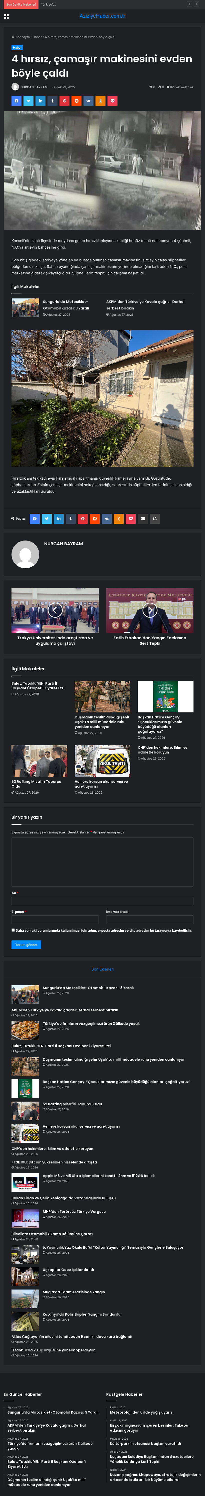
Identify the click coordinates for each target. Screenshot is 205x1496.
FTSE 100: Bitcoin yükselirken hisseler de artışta (54, 1162)
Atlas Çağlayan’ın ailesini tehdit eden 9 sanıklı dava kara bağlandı (72, 1336)
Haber (37, 37)
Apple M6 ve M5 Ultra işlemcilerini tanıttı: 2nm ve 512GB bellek (99, 1175)
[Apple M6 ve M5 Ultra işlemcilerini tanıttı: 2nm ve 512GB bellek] (25, 1182)
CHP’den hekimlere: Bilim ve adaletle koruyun (163, 750)
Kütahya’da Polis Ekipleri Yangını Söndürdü (81, 1314)
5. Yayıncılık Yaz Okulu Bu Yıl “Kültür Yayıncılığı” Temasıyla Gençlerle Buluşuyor (113, 1247)
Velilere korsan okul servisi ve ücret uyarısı (101, 784)
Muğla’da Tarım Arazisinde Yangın (74, 1292)
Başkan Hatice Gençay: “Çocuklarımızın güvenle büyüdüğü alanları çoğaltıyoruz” (160, 724)
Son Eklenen (103, 969)
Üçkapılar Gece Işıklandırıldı (68, 1269)
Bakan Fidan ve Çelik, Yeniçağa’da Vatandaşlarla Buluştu (64, 1198)
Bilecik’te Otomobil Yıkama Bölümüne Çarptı (52, 1233)
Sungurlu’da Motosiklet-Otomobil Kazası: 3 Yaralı (88, 987)
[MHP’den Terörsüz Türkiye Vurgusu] (25, 1218)
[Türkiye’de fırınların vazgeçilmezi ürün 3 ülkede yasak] (25, 1030)
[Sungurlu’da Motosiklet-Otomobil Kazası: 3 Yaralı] (25, 307)
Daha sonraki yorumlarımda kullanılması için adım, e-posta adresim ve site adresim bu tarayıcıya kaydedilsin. (104, 930)
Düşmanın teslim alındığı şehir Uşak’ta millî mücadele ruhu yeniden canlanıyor (102, 722)
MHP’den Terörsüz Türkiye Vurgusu (74, 1211)
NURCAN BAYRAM (34, 87)
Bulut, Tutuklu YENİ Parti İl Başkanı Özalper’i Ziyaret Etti (38, 686)
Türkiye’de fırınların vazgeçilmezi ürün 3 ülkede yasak (82, 4)
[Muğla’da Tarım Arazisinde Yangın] (25, 1299)
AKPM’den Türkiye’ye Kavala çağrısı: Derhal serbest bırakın (65, 1010)
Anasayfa (22, 37)
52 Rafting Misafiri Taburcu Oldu (36, 784)
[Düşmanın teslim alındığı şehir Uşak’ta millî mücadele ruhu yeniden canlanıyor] (102, 697)
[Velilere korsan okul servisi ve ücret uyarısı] (102, 761)
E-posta (19, 912)
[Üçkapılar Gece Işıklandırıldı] (25, 1276)
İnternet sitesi (117, 912)
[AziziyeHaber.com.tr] (102, 16)
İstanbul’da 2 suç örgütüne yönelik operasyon (54, 1350)
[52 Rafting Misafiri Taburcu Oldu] (39, 761)
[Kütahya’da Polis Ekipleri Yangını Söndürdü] (25, 1321)
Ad (15, 893)
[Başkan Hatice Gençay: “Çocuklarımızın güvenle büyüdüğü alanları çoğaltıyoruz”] (166, 697)
